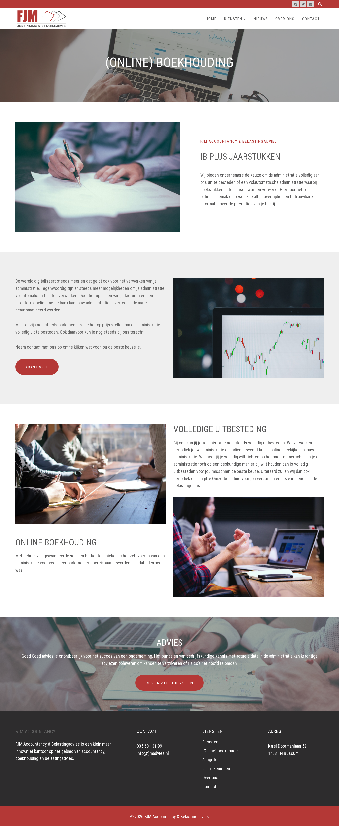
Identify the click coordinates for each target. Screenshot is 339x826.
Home (211, 19)
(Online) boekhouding (221, 750)
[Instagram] (310, 4)
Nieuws (261, 19)
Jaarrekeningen (216, 768)
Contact (311, 19)
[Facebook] (295, 4)
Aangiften (211, 759)
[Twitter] (303, 4)
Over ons (285, 19)
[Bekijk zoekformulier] (320, 4)
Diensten (210, 741)
